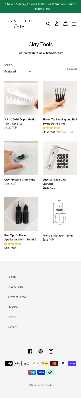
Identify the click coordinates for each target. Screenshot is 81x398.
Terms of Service (17, 297)
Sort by (8, 65)
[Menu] (74, 23)
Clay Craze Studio (44, 385)
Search (12, 277)
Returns (12, 317)
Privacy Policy (15, 287)
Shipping (12, 307)
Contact (12, 327)
